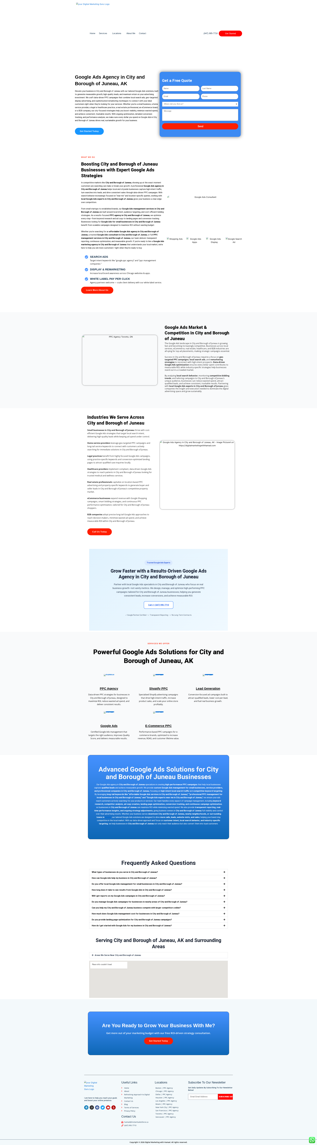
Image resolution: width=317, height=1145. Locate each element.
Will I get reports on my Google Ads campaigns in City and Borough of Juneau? (128, 896)
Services (103, 33)
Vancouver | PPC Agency (166, 1117)
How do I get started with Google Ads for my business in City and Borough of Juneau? (132, 925)
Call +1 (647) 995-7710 (158, 605)
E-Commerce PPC (158, 725)
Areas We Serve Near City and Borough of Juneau (118, 955)
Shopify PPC (158, 688)
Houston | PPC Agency (165, 1097)
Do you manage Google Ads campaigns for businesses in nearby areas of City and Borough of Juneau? (139, 902)
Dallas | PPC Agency (164, 1094)
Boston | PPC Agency (164, 1088)
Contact (142, 33)
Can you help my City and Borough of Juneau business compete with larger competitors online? (136, 908)
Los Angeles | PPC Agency (166, 1101)
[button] (158, 872)
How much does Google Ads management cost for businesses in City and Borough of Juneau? (135, 914)
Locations (116, 33)
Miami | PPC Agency (164, 1104)
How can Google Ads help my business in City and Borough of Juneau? (124, 878)
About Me (130, 33)
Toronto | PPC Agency (164, 1114)
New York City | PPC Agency (167, 1107)
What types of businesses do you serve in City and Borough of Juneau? (125, 872)
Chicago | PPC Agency (165, 1091)
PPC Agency (109, 688)
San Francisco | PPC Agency (167, 1110)
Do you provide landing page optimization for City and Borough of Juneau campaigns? (132, 919)
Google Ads (109, 725)
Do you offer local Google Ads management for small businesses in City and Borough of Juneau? (137, 884)
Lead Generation (208, 688)
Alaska (108, 817)
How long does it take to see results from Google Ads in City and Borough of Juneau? (132, 890)
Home (92, 33)
